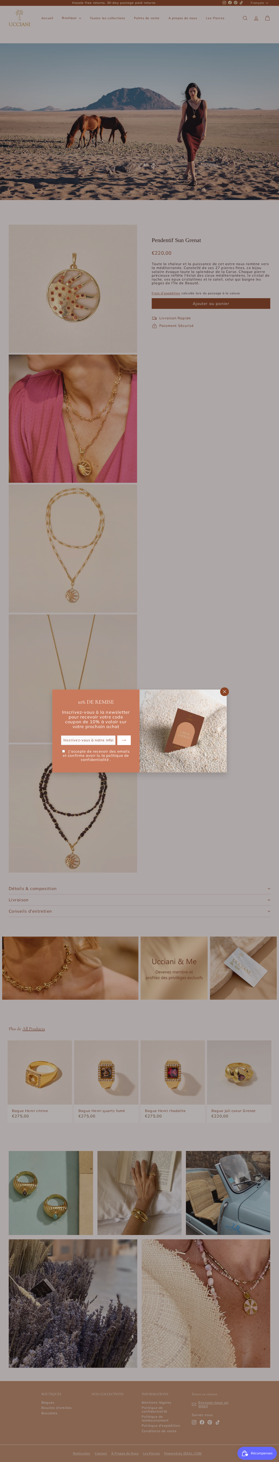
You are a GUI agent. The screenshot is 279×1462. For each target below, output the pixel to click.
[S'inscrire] (124, 740)
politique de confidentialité (105, 757)
